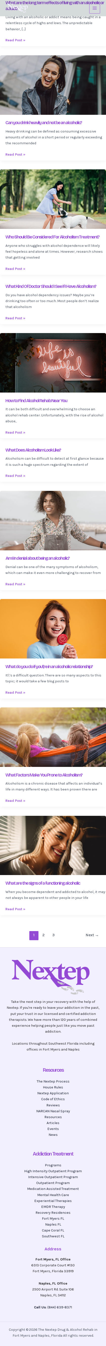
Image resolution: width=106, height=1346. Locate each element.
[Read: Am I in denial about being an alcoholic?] (53, 520)
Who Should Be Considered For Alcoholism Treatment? (52, 237)
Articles (53, 1123)
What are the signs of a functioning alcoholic (42, 883)
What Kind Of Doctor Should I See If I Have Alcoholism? (50, 286)
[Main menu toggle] (94, 8)
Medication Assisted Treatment (53, 1189)
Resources (53, 1117)
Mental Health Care (53, 1195)
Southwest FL (53, 1236)
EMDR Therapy (53, 1207)
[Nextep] (18, 8)
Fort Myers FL (53, 1218)
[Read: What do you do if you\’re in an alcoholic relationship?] (53, 629)
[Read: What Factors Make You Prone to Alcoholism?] (53, 737)
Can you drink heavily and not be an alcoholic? (43, 122)
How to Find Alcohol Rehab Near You (36, 400)
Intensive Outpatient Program (53, 1177)
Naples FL (53, 1224)
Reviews (53, 1105)
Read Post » (15, 40)
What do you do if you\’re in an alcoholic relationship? (49, 666)
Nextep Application (53, 1093)
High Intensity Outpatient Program (53, 1171)
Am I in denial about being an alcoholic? (37, 558)
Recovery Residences (53, 1213)
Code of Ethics (53, 1099)
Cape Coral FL (53, 1230)
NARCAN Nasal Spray (53, 1111)
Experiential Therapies (53, 1201)
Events (53, 1129)
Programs (53, 1165)
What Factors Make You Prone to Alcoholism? (43, 775)
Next (92, 935)
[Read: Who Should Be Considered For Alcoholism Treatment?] (53, 199)
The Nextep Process (53, 1081)
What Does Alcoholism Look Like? (33, 450)
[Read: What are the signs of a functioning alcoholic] (53, 845)
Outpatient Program (53, 1183)
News (53, 1135)
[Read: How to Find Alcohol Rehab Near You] (53, 363)
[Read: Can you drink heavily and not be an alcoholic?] (53, 85)
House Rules (53, 1087)
